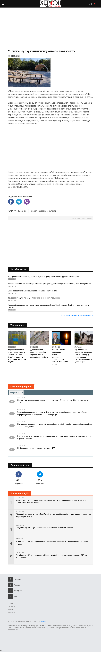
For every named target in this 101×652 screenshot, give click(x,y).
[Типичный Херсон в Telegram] (40, 474)
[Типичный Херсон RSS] (10, 596)
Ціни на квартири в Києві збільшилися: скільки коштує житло (32, 291)
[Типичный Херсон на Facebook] (18, 474)
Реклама (11, 607)
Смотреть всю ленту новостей (77, 315)
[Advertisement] (50, 28)
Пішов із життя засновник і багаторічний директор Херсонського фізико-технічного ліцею (60, 357)
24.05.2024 (15, 56)
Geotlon (43, 621)
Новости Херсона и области (43, 211)
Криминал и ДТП (19, 493)
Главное (22, 211)
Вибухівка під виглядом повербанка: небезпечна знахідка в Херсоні (44, 528)
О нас (10, 604)
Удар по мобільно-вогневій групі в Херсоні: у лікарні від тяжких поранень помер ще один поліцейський (49, 284)
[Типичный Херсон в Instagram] (10, 590)
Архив (10, 609)
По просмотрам (16, 392)
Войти (98, 4)
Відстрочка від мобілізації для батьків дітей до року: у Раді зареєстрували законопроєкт (44, 276)
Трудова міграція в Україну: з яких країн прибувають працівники (34, 298)
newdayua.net (86, 218)
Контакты (12, 612)
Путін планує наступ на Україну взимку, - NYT (36, 448)
